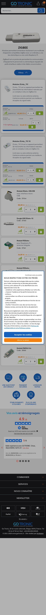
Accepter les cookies (23, 334)
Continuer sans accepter (33, 275)
